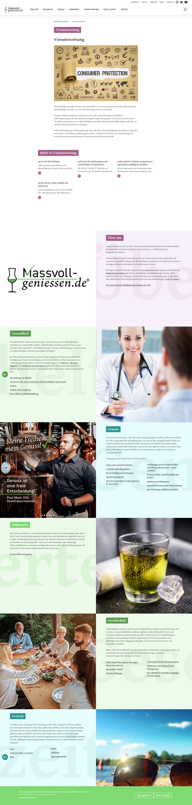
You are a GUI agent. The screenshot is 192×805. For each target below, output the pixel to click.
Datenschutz (135, 2)
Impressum (153, 2)
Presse (162, 2)
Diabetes (65, 363)
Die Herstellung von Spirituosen (119, 473)
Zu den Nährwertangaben (21, 554)
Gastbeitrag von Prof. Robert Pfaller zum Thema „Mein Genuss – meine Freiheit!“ (162, 467)
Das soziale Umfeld (114, 669)
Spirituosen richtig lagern (158, 481)
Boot (12, 757)
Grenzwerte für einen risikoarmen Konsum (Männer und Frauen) (38, 382)
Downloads (170, 2)
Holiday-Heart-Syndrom (20, 390)
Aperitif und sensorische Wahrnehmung (164, 485)
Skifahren (55, 752)
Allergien (73, 363)
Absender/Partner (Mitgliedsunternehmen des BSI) (128, 285)
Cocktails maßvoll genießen (118, 469)
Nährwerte (74, 9)
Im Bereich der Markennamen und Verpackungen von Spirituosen (92, 163)
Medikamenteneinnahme (33, 366)
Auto (12, 749)
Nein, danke (163, 795)
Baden (53, 748)
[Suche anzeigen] (185, 9)
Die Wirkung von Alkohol (20, 378)
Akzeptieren (144, 795)
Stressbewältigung (114, 673)
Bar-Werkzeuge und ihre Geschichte (162, 489)
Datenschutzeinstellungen (27, 797)
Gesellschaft (109, 9)
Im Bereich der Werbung (48, 161)
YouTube (186, 2)
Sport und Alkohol (59, 756)
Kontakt (145, 2)
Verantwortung (91, 9)
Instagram (177, 2)
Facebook (181, 2)
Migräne (13, 366)
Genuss (61, 9)
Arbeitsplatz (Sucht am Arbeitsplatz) (163, 662)
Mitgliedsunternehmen (116, 273)
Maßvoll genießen (61, 21)
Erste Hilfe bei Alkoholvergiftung (24, 394)
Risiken (13, 386)
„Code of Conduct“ (172, 279)
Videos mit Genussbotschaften (119, 465)
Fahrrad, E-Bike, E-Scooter (21, 753)
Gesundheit (48, 9)
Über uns (34, 9)
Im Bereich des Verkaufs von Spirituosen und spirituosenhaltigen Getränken (135, 163)
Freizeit (124, 9)
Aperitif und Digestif (115, 477)
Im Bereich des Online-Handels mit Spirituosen (53, 184)
